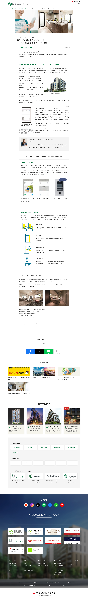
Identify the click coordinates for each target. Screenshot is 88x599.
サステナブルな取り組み (28, 570)
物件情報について (69, 582)
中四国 (49, 463)
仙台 (16, 463)
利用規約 (35, 582)
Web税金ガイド (57, 574)
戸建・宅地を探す (71, 447)
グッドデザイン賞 (27, 568)
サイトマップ (18, 582)
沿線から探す (30, 447)
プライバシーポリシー (48, 585)
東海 (27, 463)
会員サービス (73, 564)
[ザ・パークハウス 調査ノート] (24, 47)
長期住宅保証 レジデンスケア (43, 565)
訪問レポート (56, 568)
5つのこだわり (27, 563)
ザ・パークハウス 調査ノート (24, 8)
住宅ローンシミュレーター (59, 572)
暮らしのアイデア (57, 563)
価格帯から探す (57, 447)
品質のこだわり (28, 561)
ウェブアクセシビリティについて (52, 582)
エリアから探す (16, 447)
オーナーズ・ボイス (75, 561)
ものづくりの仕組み (28, 565)
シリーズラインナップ (12, 563)
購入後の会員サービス (42, 563)
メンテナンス (40, 568)
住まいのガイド (14, 8)
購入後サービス (42, 561)
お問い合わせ (63, 585)
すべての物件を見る (16, 452)
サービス (44, 343)
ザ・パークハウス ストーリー (13, 565)
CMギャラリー (11, 568)
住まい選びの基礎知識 (58, 565)
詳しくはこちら (44, 519)
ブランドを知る (12, 561)
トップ (9, 8)
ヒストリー (10, 570)
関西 (38, 463)
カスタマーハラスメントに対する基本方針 (27, 585)
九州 (61, 463)
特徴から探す (44, 447)
